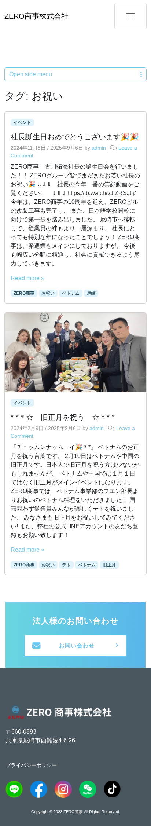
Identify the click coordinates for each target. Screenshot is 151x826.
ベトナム (71, 293)
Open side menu (30, 74)
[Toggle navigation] (130, 16)
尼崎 (91, 293)
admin (99, 148)
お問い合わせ (77, 646)
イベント (22, 122)
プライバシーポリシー (31, 765)
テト (66, 565)
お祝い (48, 293)
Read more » (27, 278)
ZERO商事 (24, 293)
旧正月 (109, 565)
